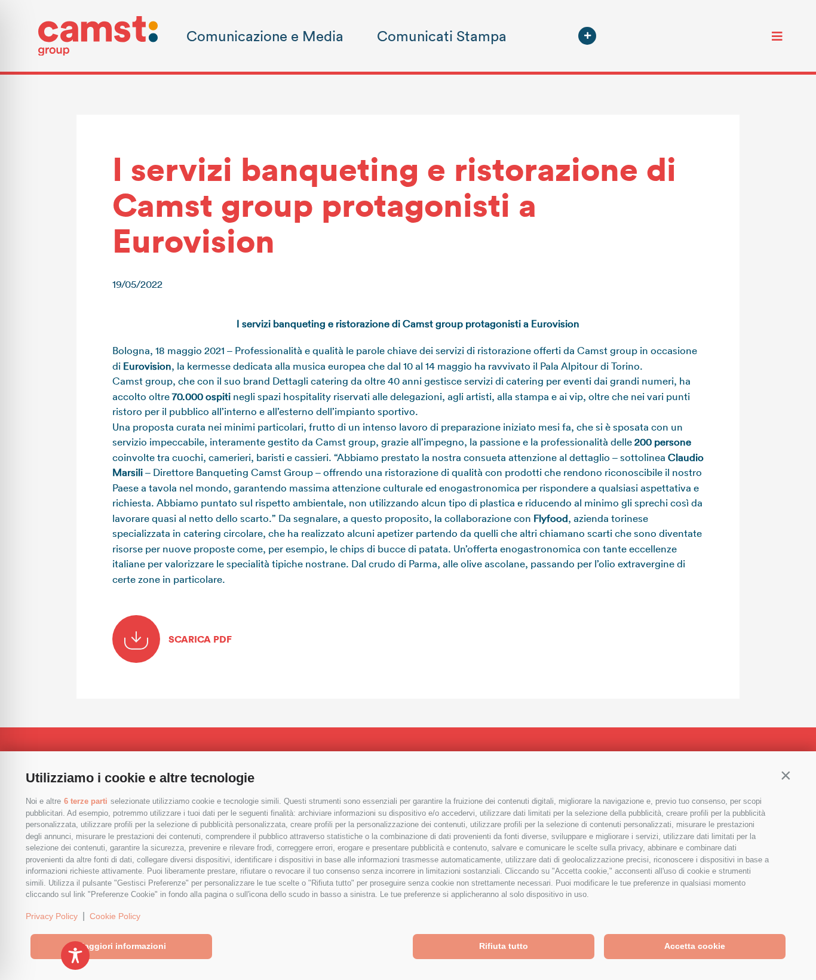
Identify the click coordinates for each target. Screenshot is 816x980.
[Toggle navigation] (777, 36)
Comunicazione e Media (264, 35)
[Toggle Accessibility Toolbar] (75, 955)
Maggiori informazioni (121, 946)
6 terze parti (86, 801)
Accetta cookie (694, 946)
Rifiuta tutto (503, 946)
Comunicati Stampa (442, 35)
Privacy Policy (52, 916)
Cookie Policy (115, 916)
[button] (785, 775)
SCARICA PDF (199, 639)
